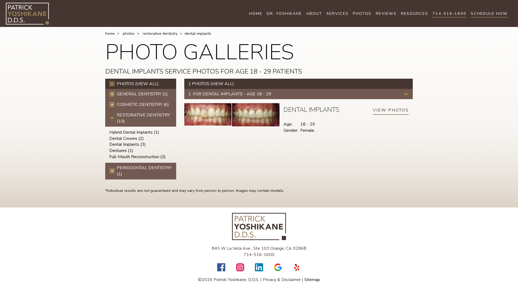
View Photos (391, 110)
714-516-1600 (449, 13)
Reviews (386, 13)
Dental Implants (127, 144)
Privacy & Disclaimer (282, 280)
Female (307, 130)
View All (147, 84)
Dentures (121, 151)
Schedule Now (489, 13)
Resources (414, 13)
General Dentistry (142, 94)
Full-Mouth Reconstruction (137, 157)
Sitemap (312, 280)
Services (337, 13)
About (314, 13)
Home (256, 13)
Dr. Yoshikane (284, 13)
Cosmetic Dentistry (143, 105)
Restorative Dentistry (160, 33)
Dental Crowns (126, 138)
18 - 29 (307, 124)
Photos (362, 13)
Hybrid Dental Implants (134, 132)
